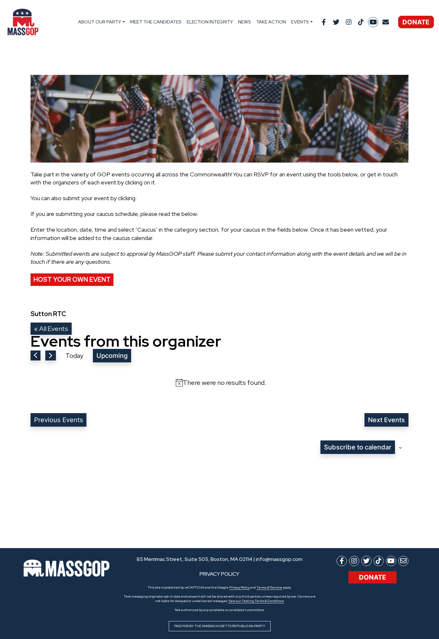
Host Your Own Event (72, 279)
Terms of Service (269, 587)
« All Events (51, 328)
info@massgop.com (279, 559)
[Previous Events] (35, 355)
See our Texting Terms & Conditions (256, 601)
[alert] (220, 383)
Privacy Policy (239, 587)
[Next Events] (50, 355)
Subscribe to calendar (357, 447)
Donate (415, 22)
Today (74, 355)
